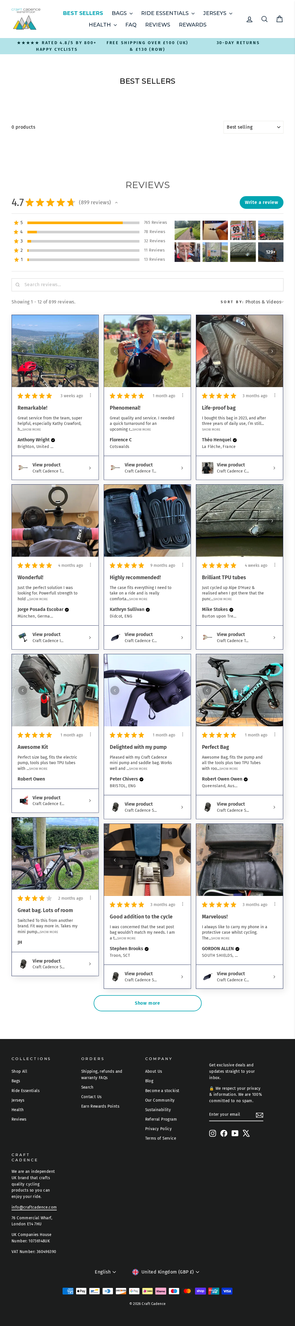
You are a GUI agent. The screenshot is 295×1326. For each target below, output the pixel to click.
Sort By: (232, 302)
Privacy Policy (158, 1128)
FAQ (131, 25)
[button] (116, 202)
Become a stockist (162, 1090)
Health (100, 25)
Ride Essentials (165, 13)
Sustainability (158, 1109)
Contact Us (91, 1096)
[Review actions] (90, 395)
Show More (31, 429)
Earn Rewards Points (100, 1106)
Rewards (193, 25)
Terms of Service (160, 1138)
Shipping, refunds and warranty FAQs (101, 1074)
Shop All (19, 1071)
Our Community (160, 1100)
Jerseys (215, 13)
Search (87, 1087)
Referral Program (161, 1119)
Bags (120, 13)
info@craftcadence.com (34, 1207)
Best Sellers (83, 13)
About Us (153, 1071)
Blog (149, 1081)
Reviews (157, 25)
